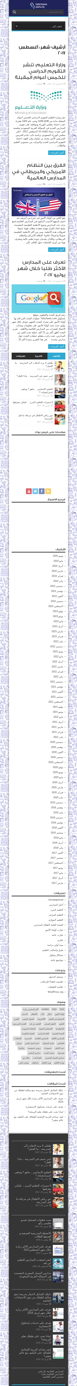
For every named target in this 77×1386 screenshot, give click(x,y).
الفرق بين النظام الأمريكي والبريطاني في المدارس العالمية (38, 172)
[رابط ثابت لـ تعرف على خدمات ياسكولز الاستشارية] (58, 1331)
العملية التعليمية (28, 1033)
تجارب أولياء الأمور (54, 930)
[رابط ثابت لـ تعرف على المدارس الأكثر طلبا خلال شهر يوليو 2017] (38, 312)
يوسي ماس (24, 1063)
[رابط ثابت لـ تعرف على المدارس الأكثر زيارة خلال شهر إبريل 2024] (58, 1318)
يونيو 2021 (58, 712)
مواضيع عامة (57, 960)
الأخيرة (38, 356)
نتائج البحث (37, 1058)
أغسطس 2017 (55, 863)
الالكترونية (41, 1019)
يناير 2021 (58, 737)
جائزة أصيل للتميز (32, 1043)
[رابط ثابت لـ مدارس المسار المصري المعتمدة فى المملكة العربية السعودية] (58, 1281)
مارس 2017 (57, 883)
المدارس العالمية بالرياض (51, 1371)
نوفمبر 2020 (57, 747)
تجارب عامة (57, 935)
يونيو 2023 (58, 616)
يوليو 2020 (58, 767)
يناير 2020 (58, 797)
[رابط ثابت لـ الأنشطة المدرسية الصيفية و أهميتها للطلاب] (58, 1241)
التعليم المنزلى (56, 914)
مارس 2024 (57, 571)
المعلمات (17, 1038)
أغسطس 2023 (55, 606)
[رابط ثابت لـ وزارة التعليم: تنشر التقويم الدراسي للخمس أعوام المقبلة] (38, 115)
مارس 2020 (57, 787)
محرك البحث (49, 1053)
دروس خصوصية (34, 1048)
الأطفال (34, 1014)
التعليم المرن (56, 909)
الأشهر (56, 356)
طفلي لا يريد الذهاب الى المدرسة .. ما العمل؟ (37, 1147)
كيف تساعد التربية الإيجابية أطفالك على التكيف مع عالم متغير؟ (35, 1352)
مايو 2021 (58, 717)
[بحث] (14, 12)
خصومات (48, 1048)
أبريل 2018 (57, 842)
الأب (42, 1014)
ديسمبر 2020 (56, 742)
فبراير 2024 (57, 576)
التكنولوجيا (60, 1029)
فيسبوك (61, 1053)
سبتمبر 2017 (57, 857)
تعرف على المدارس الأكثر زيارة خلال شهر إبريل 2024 (33, 1311)
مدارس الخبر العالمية (53, 1376)
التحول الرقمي (28, 1019)
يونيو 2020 (58, 772)
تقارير (60, 940)
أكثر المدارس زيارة (30, 1009)
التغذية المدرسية (19, 1024)
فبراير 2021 (57, 732)
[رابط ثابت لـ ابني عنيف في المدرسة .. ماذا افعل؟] (60, 384)
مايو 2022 (58, 656)
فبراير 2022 (57, 671)
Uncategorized (55, 899)
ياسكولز (35, 1063)
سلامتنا (21, 1048)
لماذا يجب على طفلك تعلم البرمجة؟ (45, 1111)
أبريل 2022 (57, 661)
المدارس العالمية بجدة (52, 1374)
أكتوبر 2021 (57, 691)
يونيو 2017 (58, 868)
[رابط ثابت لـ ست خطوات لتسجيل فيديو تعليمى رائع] (58, 1228)
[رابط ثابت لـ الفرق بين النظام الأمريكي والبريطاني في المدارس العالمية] (38, 215)
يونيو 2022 (58, 651)
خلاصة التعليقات (55, 987)
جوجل (19, 1043)
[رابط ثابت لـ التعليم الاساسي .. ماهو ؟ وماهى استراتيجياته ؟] (60, 397)
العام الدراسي (43, 1033)
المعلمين (60, 1043)
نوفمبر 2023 (57, 591)
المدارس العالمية (41, 1038)
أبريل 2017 (57, 878)
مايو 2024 (58, 561)
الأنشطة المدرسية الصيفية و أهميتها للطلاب (35, 1235)
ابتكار (49, 1014)
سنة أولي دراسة (55, 945)
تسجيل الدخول (56, 976)
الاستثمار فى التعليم (56, 1019)
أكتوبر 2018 (57, 827)
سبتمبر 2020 (57, 757)
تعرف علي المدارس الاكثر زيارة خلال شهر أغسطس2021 (33, 1248)
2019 (62, 1009)
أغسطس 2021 (55, 701)
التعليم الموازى (56, 919)
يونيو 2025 (58, 556)
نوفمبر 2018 (57, 822)
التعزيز (16, 1019)
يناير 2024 (58, 581)
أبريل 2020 (57, 782)
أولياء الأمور (59, 1014)
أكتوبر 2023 (57, 596)
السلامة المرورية (28, 1029)
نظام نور (26, 1058)
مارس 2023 (57, 631)
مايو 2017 (58, 873)
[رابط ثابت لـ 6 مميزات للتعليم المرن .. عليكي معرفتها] (60, 410)
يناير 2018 (58, 847)
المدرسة (28, 1038)
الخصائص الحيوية (45, 1029)
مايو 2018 (58, 837)
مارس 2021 (57, 727)
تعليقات (20, 356)
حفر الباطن (59, 1048)
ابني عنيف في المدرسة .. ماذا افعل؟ (35, 376)
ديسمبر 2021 (56, 681)
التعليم (61, 1024)
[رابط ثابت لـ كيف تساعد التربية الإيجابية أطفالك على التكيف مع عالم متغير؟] (58, 1358)
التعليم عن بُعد (35, 1024)
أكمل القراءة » (56, 152)
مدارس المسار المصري (54, 1058)
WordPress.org (55, 992)
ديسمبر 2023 (56, 586)
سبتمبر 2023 (57, 601)
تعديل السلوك (48, 1043)
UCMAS (45, 1009)
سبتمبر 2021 (57, 696)
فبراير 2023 (57, 636)
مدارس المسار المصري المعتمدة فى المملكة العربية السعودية (32, 1275)
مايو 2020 (58, 777)
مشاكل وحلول (56, 955)
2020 (54, 1009)
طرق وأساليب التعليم (52, 950)
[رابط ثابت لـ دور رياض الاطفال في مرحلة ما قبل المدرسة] (60, 423)
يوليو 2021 (58, 706)
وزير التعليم (46, 1063)
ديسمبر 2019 (56, 802)
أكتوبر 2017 (57, 852)
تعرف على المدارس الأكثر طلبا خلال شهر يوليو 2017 (41, 269)
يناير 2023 (58, 641)
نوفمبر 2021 (57, 686)
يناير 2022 (58, 676)
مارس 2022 (57, 666)
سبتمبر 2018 (57, 832)
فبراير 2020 (57, 792)
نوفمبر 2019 (57, 807)
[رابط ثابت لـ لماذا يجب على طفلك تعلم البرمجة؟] (58, 1344)
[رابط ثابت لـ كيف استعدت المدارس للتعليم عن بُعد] (58, 1268)
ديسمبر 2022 (56, 646)
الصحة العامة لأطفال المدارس (48, 925)
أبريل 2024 (57, 566)
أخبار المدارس (56, 904)
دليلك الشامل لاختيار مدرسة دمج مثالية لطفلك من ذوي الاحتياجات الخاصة (32, 1297)
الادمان (25, 1014)
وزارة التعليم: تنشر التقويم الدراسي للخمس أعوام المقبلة (40, 71)
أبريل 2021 (57, 722)
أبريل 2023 (57, 626)
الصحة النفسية (58, 1033)
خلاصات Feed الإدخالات (51, 981)
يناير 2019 (58, 812)
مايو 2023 (58, 621)
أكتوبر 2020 (57, 752)
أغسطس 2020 (55, 762)
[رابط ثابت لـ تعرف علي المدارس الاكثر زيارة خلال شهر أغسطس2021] (58, 1255)
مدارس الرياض (34, 1053)
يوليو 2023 (58, 611)
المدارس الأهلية (58, 1038)
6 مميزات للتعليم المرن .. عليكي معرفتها (33, 402)
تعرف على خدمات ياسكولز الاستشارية (44, 1106)
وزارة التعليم (59, 1063)
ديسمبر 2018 (56, 817)
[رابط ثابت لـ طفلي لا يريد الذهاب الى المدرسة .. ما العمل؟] (60, 371)
